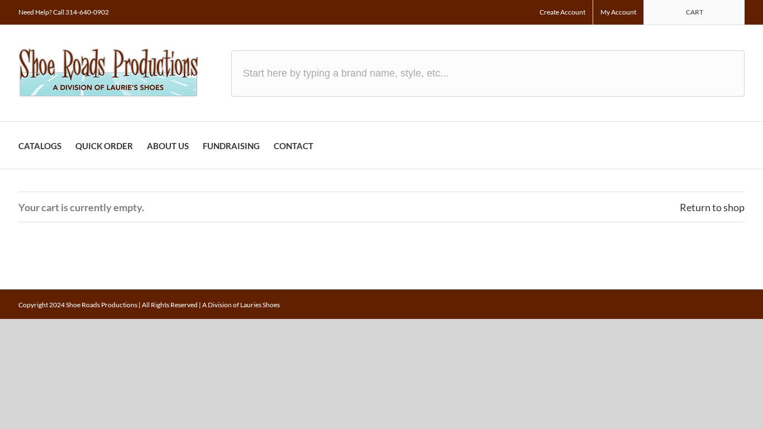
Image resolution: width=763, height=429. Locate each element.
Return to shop (712, 207)
